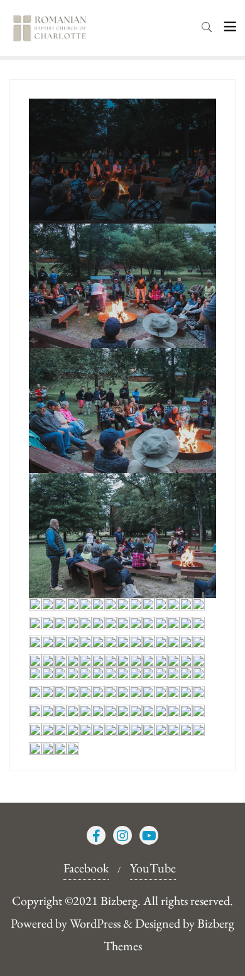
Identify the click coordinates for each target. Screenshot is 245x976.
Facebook (86, 868)
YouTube (153, 868)
